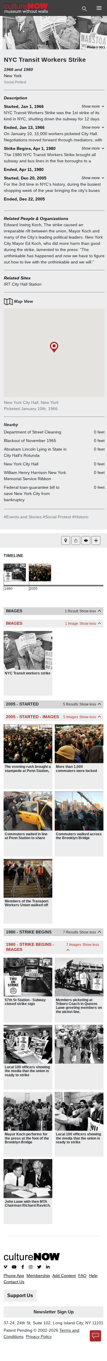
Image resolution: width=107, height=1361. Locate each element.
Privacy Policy (39, 1336)
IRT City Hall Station (23, 284)
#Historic (80, 516)
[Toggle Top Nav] (85, 8)
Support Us (20, 1295)
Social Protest (15, 82)
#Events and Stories (23, 516)
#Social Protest (57, 516)
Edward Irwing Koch (22, 224)
